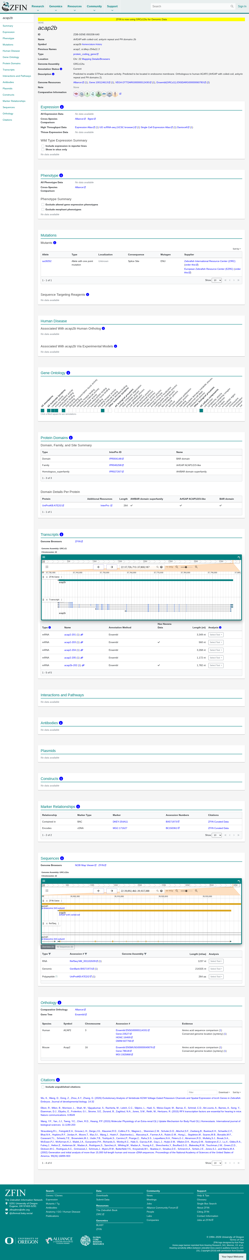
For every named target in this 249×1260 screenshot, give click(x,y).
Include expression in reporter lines (66, 146)
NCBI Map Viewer (84, 865)
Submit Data (102, 1199)
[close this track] (47, 577)
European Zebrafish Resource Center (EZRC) (208, 269)
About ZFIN (203, 1207)
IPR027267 (115, 471)
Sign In (242, 6)
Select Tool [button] (215, 635)
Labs (149, 1216)
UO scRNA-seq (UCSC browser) (116, 127)
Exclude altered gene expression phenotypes (72, 204)
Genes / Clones (54, 1195)
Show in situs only (56, 149)
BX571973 (171, 821)
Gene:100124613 (98, 82)
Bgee (90, 118)
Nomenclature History (92, 44)
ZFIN (77, 541)
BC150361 (171, 828)
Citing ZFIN (203, 1211)
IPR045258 (115, 465)
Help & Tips (203, 1195)
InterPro (105, 505)
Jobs (149, 1203)
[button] (49, 954)
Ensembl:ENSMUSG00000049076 (134, 1047)
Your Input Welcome (232, 1256)
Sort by (236, 249)
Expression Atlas (84, 127)
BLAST (100, 1225)
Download (223, 1092)
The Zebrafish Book (106, 1210)
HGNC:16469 (123, 1037)
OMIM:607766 (123, 1041)
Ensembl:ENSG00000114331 (131, 1030)
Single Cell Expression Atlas (155, 127)
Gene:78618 (122, 1051)
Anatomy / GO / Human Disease (63, 1211)
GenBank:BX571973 (81, 968)
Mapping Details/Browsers (96, 59)
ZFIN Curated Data (218, 821)
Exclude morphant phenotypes (63, 209)
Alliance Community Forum (161, 1207)
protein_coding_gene (84, 54)
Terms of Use (237, 1239)
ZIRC (99, 1214)
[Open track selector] (47, 567)
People (150, 1211)
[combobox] (193, 6)
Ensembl (79, 1014)
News (150, 1195)
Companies (153, 1220)
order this (190, 264)
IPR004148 (115, 458)
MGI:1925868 (123, 1054)
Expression (52, 1199)
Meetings (152, 1199)
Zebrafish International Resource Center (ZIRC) (209, 261)
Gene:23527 (122, 1033)
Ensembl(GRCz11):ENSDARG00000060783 (180, 82)
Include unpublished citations (63, 1086)
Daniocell (182, 127)
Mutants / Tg (52, 1203)
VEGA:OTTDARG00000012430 (132, 82)
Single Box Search (207, 1203)
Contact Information (207, 1216)
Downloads (102, 1195)
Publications (52, 1216)
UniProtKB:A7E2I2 (52, 505)
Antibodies (51, 1207)
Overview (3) (48, 947)
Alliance (77, 82)
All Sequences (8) (65, 947)
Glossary (201, 1199)
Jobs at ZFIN (204, 1220)
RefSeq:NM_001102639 (83, 961)
